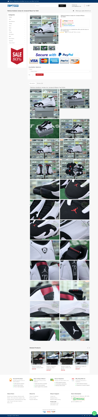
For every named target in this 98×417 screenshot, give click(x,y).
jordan (10, 32)
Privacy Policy (33, 397)
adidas (10, 23)
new (10, 19)
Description (32, 83)
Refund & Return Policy (55, 399)
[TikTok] (89, 416)
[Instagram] (87, 416)
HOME (10, 17)
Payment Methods (34, 399)
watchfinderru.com (54, 403)
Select (30, 69)
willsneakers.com (54, 404)
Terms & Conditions (34, 396)
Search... (62, 5)
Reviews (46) (40, 83)
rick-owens (11, 38)
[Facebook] (82, 416)
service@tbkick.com (77, 401)
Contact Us (52, 396)
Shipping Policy (53, 397)
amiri (10, 25)
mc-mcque (11, 34)
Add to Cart (39, 74)
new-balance (12, 21)
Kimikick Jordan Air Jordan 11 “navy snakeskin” (51, 368)
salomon (11, 40)
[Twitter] (85, 416)
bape (10, 27)
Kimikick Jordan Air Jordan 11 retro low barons (66, 368)
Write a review (77, 32)
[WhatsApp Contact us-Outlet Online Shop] (94, 413)
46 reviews (69, 32)
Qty (29, 74)
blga (10, 30)
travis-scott (12, 42)
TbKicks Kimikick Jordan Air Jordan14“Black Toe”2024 (47, 87)
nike (10, 36)
